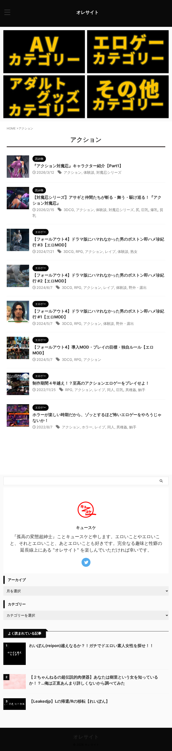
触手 (141, 389)
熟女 (134, 251)
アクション (73, 172)
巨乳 (144, 209)
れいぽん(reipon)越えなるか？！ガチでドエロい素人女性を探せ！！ (91, 645)
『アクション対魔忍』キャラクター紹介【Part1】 (77, 165)
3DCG (69, 209)
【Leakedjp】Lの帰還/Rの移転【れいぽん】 (69, 701)
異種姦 (130, 389)
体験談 (89, 172)
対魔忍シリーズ (108, 172)
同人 (110, 389)
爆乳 (154, 209)
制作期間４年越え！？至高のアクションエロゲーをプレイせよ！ (90, 383)
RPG (79, 251)
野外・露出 (138, 287)
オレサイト (87, 12)
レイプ (110, 251)
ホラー (87, 427)
